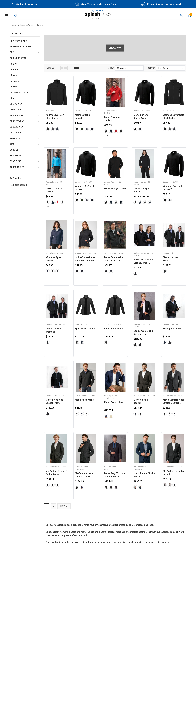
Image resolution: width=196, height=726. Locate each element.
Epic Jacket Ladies (85, 328)
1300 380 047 (99, 10)
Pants (14, 75)
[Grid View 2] (61, 68)
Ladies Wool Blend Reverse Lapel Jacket (143, 333)
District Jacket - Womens (54, 330)
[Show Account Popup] (181, 15)
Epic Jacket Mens (113, 328)
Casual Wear (17, 127)
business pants (167, 532)
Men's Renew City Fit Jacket (144, 475)
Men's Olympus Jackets (112, 119)
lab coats (135, 542)
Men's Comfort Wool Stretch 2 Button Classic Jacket (173, 402)
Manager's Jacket (172, 328)
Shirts (14, 64)
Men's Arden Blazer (114, 402)
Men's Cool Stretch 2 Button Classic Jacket (56, 473)
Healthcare (16, 115)
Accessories (17, 167)
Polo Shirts (17, 133)
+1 (77, 133)
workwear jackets (93, 542)
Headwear (15, 155)
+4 (107, 135)
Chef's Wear (16, 104)
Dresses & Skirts (20, 92)
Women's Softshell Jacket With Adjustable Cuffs (172, 188)
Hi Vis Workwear (19, 41)
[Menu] (6, 15)
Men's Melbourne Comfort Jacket (84, 475)
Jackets (15, 81)
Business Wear (18, 58)
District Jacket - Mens (171, 259)
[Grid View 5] (76, 68)
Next (62, 506)
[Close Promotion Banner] (183, 6)
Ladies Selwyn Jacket (141, 190)
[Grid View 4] (70, 68)
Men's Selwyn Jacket (115, 188)
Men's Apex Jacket (84, 400)
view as (50, 68)
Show (110, 68)
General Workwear (21, 46)
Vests (14, 87)
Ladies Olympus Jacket (54, 190)
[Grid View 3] (66, 68)
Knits (14, 98)
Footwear (15, 161)
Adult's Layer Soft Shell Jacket (55, 116)
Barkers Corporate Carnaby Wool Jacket (143, 261)
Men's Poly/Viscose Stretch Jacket (114, 475)
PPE (12, 52)
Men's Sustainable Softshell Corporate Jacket (114, 259)
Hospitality (17, 110)
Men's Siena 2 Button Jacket (174, 473)
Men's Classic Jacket (141, 401)
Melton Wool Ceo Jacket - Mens (54, 401)
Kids (12, 144)
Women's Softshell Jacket (84, 188)
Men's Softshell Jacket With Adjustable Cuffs (142, 117)
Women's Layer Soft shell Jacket (173, 116)
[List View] (58, 68)
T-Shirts (15, 138)
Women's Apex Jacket (53, 259)
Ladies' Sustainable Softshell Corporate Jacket (85, 259)
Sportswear (17, 121)
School (14, 150)
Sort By (151, 68)
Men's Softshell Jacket (83, 116)
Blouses (15, 69)
